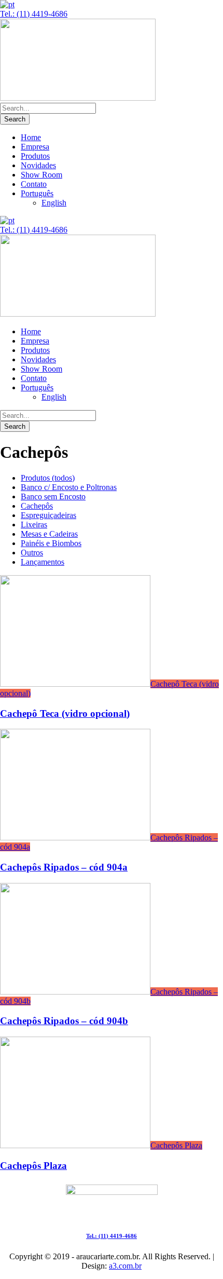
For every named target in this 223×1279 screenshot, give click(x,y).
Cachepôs (37, 505)
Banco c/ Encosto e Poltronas (69, 487)
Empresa (35, 146)
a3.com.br (125, 1265)
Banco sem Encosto (53, 496)
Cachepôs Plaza (176, 1145)
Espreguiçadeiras (48, 515)
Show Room (41, 174)
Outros (32, 552)
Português (37, 193)
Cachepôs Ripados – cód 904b (64, 1020)
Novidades (38, 165)
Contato (34, 184)
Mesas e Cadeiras (49, 533)
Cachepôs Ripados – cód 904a (64, 867)
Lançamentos (42, 561)
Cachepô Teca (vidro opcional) (65, 713)
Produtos (35, 156)
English (53, 202)
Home (31, 137)
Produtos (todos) (48, 477)
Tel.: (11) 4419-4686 (33, 13)
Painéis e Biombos (51, 543)
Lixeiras (34, 524)
